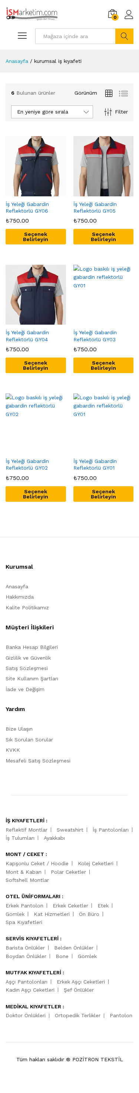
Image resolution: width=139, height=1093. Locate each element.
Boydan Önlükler (26, 956)
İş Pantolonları (111, 830)
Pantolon (121, 1015)
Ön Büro (89, 914)
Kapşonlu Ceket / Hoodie (37, 863)
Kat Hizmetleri (52, 914)
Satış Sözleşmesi (27, 668)
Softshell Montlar (27, 880)
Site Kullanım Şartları (32, 678)
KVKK (13, 750)
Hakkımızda (20, 597)
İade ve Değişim (25, 689)
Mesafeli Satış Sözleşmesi (38, 761)
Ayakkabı (54, 838)
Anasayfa (17, 586)
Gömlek (15, 914)
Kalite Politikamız (27, 607)
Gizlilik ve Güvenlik (28, 658)
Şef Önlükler (79, 990)
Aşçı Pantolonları (26, 982)
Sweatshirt (70, 830)
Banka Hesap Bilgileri (32, 647)
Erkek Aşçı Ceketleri (81, 982)
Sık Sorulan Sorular (29, 739)
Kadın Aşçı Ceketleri (30, 990)
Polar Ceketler (68, 872)
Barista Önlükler (25, 948)
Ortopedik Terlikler (77, 1015)
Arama (124, 36)
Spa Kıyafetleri (24, 922)
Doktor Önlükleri (26, 1015)
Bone (62, 956)
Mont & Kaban (24, 872)
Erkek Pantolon (24, 905)
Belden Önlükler (73, 948)
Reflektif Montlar (26, 830)
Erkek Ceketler (70, 905)
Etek (103, 905)
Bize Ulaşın (19, 729)
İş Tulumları (20, 838)
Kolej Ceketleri (95, 863)
